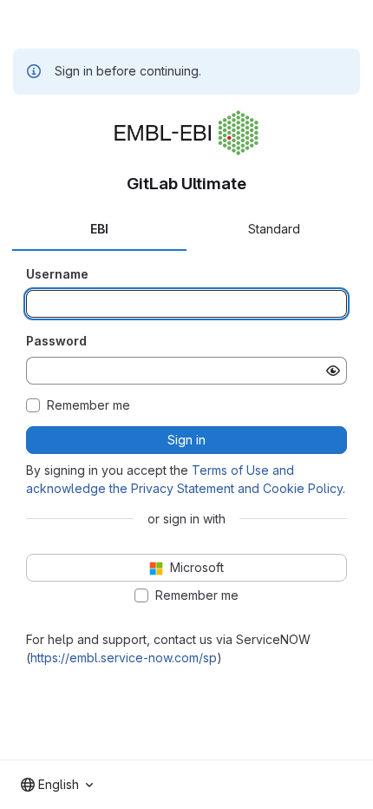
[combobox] (57, 784)
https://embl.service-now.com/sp (123, 657)
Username (57, 273)
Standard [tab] (274, 228)
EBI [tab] (99, 228)
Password (56, 340)
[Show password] (333, 371)
